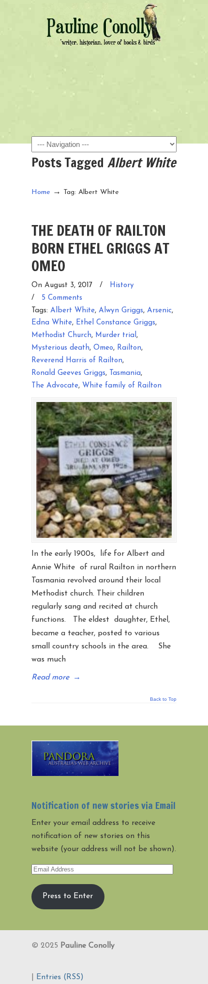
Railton (129, 348)
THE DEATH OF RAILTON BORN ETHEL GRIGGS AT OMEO (100, 248)
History (122, 285)
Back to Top (163, 699)
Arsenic (159, 310)
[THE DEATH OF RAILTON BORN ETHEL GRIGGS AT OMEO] (104, 470)
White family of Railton (122, 385)
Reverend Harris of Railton (76, 360)
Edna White (51, 322)
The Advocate (54, 385)
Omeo (103, 348)
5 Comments (62, 298)
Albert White (72, 310)
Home (40, 192)
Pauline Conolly (104, 25)
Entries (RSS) (60, 977)
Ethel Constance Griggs (115, 322)
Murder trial (115, 335)
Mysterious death (60, 348)
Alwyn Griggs (121, 310)
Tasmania (125, 373)
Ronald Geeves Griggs (68, 373)
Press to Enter (68, 896)
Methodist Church (61, 335)
